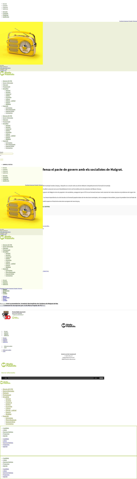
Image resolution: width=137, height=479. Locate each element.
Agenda (5, 436)
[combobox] (6, 153)
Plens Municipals (10, 109)
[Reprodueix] (3, 378)
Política (8, 96)
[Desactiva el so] (98, 378)
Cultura (8, 99)
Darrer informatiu (8, 83)
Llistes (5, 441)
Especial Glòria (10, 111)
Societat (8, 92)
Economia (8, 97)
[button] (1, 160)
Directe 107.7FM (7, 81)
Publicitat (5, 7)
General (8, 90)
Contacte (5, 5)
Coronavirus (9, 113)
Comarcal (8, 94)
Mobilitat (8, 104)
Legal (5, 347)
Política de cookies (8, 346)
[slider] (101, 378)
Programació (6, 87)
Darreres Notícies (8, 443)
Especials (5, 106)
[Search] (0, 155)
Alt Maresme (6, 290)
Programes (6, 444)
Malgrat (5, 289)
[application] (52, 378)
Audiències (5, 9)
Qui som (5, 3)
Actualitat (5, 89)
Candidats (6, 439)
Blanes (4, 292)
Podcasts (5, 85)
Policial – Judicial (10, 101)
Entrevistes (9, 108)
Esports (8, 102)
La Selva (5, 293)
